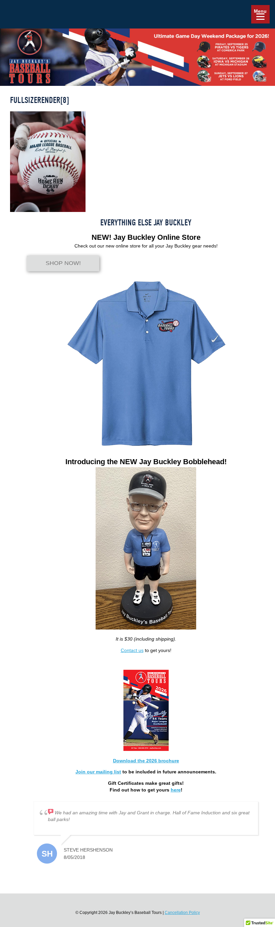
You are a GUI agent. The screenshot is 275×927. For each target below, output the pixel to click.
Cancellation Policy (182, 912)
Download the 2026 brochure (146, 760)
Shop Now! (63, 263)
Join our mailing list (98, 771)
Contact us (132, 650)
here (176, 790)
